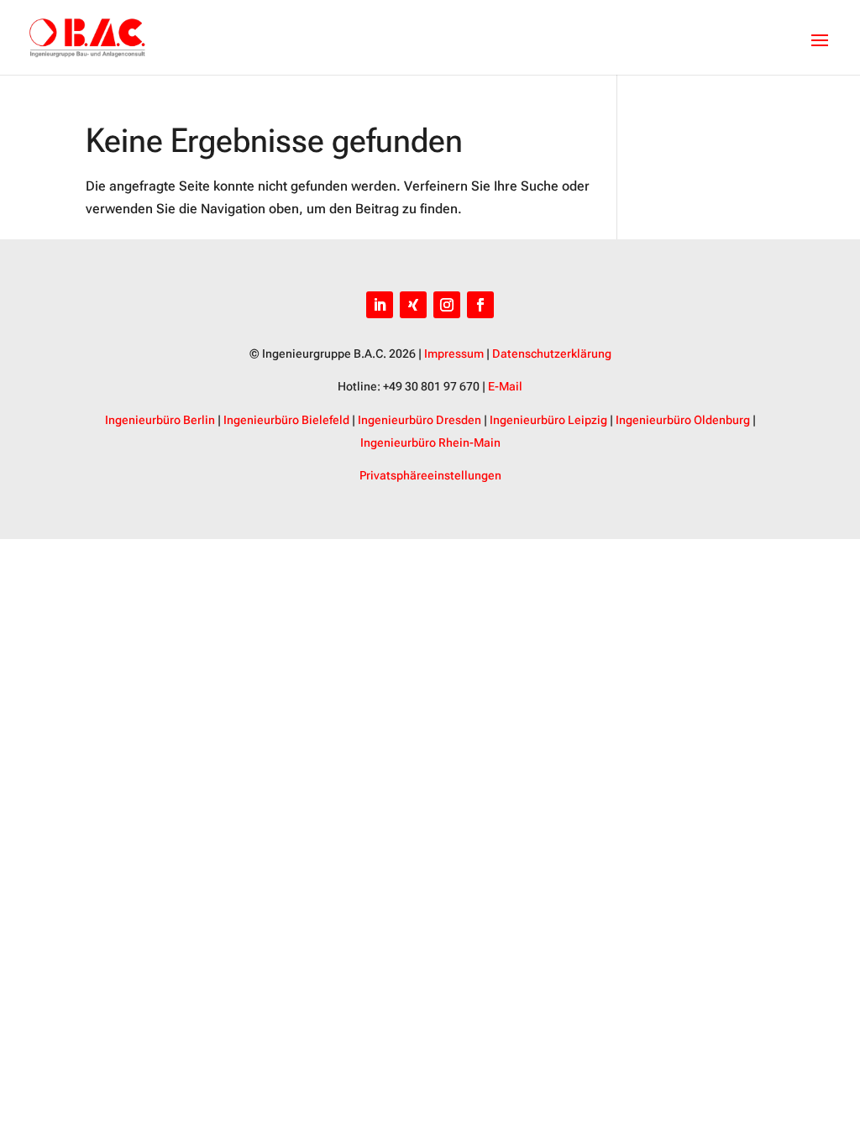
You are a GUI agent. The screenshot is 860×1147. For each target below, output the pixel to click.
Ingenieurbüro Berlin (160, 420)
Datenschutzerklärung (551, 353)
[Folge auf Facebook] (480, 304)
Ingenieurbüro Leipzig (548, 420)
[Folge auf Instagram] (446, 304)
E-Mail (505, 386)
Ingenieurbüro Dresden (419, 420)
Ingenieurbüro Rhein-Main (430, 442)
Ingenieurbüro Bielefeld (286, 420)
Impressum (454, 353)
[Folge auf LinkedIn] (379, 304)
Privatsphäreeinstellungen (430, 475)
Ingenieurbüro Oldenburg (683, 420)
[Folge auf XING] (413, 304)
